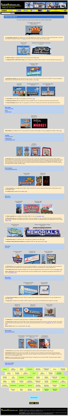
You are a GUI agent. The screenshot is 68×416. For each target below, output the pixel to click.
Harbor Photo (7, 364)
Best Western (31, 37)
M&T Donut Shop (8, 331)
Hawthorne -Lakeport (50, 373)
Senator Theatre (8, 111)
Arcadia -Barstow (21, 369)
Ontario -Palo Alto (5, 381)
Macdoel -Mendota (38, 377)
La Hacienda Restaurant (9, 169)
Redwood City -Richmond (38, 381)
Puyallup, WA (48, 322)
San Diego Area (13, 385)
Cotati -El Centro (9, 373)
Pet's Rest (7, 247)
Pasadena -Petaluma (13, 381)
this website (9, 189)
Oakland (63, 377)
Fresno (34, 373)
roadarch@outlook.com (55, 11)
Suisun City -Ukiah (13, 390)
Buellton (54, 369)
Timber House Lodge (9, 108)
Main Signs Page (34, 397)
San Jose (30, 385)
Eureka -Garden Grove (25, 373)
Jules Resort (7, 136)
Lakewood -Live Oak (5, 377)
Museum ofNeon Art (46, 390)
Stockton (63, 385)
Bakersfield (30, 369)
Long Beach (21, 377)
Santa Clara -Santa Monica (46, 386)
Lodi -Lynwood (13, 377)
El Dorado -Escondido (17, 373)
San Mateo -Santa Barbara (38, 386)
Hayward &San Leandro (59, 373)
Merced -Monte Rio (46, 377)
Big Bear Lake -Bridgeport (46, 369)
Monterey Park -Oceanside (55, 377)
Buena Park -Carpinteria (63, 369)
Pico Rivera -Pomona (21, 381)
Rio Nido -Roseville (46, 381)
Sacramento (54, 381)
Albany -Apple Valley (13, 369)
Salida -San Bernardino (63, 381)
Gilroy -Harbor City (42, 373)
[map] (38, 57)
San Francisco (21, 385)
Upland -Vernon (21, 390)
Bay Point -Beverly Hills (38, 369)
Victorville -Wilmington (30, 390)
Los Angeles (29, 377)
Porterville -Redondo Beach (30, 381)
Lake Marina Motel (8, 139)
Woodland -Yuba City (38, 390)
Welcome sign (8, 197)
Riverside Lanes (8, 278)
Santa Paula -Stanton (54, 386)
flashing (24, 38)
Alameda (5, 369)
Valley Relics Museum (54, 390)
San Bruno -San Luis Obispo (5, 386)
